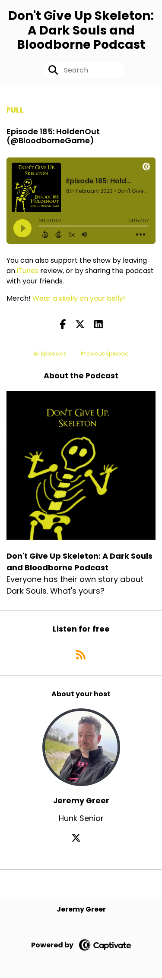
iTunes (27, 271)
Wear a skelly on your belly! (78, 298)
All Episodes (50, 353)
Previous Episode (105, 353)
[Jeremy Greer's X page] (81, 838)
